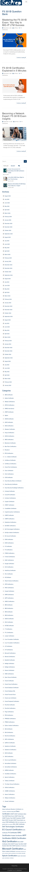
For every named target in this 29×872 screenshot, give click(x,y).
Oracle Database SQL (10, 691)
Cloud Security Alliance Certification (13, 481)
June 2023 (7, 327)
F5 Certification (8, 546)
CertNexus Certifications (10, 463)
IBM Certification (9, 605)
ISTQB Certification (9, 625)
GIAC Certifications (9, 560)
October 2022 (8, 354)
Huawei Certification (9, 591)
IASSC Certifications (9, 601)
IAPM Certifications (9, 594)
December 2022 (8, 347)
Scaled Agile (18, 851)
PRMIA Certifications (9, 722)
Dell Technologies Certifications (12, 529)
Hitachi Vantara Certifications (11, 581)
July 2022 (7, 364)
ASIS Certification (9, 422)
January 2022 (8, 385)
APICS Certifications (9, 405)
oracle (25, 849)
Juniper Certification (9, 636)
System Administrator (22, 855)
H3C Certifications (9, 567)
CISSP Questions (17, 818)
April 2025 (7, 251)
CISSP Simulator (9, 820)
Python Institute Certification (8, 851)
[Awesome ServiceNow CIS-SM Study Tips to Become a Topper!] (5, 185)
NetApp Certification (9, 663)
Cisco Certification (9, 470)
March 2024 (7, 296)
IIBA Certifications (9, 615)
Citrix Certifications (9, 474)
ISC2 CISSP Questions (14, 845)
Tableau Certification (9, 780)
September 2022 (9, 358)
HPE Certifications (9, 584)
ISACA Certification (9, 618)
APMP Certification (9, 412)
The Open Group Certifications (12, 784)
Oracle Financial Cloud (10, 694)
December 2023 (8, 306)
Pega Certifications (9, 711)
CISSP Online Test (19, 816)
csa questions (10, 824)
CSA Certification (21, 822)
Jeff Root (16, 28)
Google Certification (9, 563)
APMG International (9, 408)
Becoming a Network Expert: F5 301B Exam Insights (14, 115)
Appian (6, 415)
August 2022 (8, 361)
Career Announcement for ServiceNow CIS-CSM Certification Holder (16, 170)
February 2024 (8, 299)
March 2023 (7, 337)
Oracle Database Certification (12, 687)
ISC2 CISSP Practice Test (14, 844)
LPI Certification (8, 646)
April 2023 (7, 333)
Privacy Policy (14, 865)
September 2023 (9, 316)
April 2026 (7, 209)
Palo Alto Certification (10, 705)
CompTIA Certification (10, 494)
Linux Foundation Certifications (12, 643)
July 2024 (7, 282)
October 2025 (8, 230)
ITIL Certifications (9, 632)
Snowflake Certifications (10, 773)
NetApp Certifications (10, 667)
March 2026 (7, 213)
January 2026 (8, 220)
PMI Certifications (9, 715)
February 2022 (8, 382)
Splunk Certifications (9, 777)
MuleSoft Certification (10, 660)
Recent (13, 166)
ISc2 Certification (9, 841)
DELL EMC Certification (19, 824)
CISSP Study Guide (18, 820)
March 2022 (7, 378)
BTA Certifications (9, 453)
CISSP (12, 814)
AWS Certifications (9, 439)
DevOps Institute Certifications (12, 532)
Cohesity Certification (10, 491)
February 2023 (8, 340)
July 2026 (7, 199)
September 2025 (9, 233)
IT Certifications (8, 629)
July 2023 (7, 323)
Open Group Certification (11, 677)
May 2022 (7, 371)
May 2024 (7, 289)
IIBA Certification (9, 612)
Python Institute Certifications (12, 725)
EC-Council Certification (10, 536)
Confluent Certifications (10, 498)
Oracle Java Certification (10, 698)
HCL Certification (9, 574)
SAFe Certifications (9, 739)
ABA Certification (9, 394)
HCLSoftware (8, 577)
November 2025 (8, 227)
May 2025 (7, 247)
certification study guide (11, 811)
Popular (5, 166)
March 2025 (7, 254)
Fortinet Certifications (10, 556)
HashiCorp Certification (10, 570)
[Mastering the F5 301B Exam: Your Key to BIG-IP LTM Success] (14, 40)
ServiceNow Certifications (11, 767)
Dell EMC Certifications (10, 525)
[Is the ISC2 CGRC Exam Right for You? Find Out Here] (5, 178)
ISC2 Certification (9, 622)
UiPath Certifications (9, 787)
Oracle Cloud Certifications (11, 684)
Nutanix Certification (9, 670)
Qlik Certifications (9, 732)
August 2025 (8, 237)
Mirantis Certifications (10, 656)
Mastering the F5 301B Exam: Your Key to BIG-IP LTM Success (14, 22)
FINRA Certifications (9, 553)
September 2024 (9, 275)
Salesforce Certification (10, 746)
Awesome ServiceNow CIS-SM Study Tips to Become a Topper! (17, 184)
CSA (16, 822)
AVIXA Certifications (9, 436)
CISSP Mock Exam (9, 816)
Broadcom (7, 450)
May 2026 (7, 206)
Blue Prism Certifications (10, 446)
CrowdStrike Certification (10, 508)
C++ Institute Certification (11, 456)
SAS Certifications (9, 756)
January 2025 (8, 261)
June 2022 (7, 368)
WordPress (19, 870)
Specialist (23, 853)
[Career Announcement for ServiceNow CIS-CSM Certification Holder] (5, 170)
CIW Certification (9, 477)
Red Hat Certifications (10, 736)
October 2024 (8, 271)
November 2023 (8, 309)
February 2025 (8, 258)
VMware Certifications (10, 798)
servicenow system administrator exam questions (13, 853)
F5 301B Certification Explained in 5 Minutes (14, 69)
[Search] (25, 161)
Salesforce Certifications (10, 749)
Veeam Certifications (9, 794)
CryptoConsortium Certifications (12, 512)
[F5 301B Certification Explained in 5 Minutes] (14, 86)
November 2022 (8, 351)
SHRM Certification (9, 770)
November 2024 (8, 268)
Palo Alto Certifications (10, 708)
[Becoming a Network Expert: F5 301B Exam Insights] (14, 134)
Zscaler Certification (9, 801)
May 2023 (7, 330)
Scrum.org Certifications (10, 760)
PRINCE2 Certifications (10, 718)
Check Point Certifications (11, 467)
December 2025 (8, 223)
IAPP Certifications (9, 598)
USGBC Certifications (10, 791)
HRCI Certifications (9, 587)
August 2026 (8, 196)
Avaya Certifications (9, 432)
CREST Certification (9, 505)
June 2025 (7, 244)
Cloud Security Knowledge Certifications (14, 487)
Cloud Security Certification (11, 484)
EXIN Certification (9, 539)
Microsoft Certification (12, 848)
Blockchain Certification (10, 443)
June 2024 (7, 285)
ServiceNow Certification (10, 763)
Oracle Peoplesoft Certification (12, 701)
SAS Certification (9, 753)
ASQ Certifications (9, 425)
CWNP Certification (9, 515)
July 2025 (7, 240)
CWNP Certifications (9, 518)
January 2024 (8, 302)
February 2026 (8, 216)
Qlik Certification (8, 729)
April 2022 (7, 375)
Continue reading (21, 57)
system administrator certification (8, 858)
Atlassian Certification (10, 429)
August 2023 (8, 320)
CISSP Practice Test (7, 818)
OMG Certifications (9, 674)
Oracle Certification (9, 680)
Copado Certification (9, 501)
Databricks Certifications (10, 522)
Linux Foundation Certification (12, 639)
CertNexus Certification (10, 460)
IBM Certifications (9, 608)
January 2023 (8, 344)
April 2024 (7, 292)
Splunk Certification (9, 855)
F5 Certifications (8, 549)
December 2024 (8, 264)
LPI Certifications (9, 649)
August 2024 (8, 278)
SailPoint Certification (10, 742)
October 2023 (8, 313)
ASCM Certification (9, 419)
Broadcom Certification (16, 809)
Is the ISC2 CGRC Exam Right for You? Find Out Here (16, 178)
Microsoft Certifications (10, 653)
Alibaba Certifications (10, 401)
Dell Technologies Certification (13, 826)
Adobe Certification (9, 398)
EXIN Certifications (9, 543)
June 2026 (7, 202)
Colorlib (10, 870)
